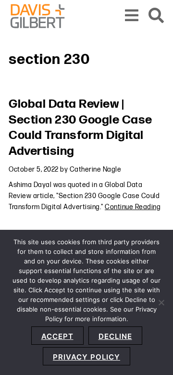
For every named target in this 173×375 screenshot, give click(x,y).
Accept (57, 336)
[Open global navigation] (132, 16)
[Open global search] (156, 16)
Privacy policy (86, 357)
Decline (115, 336)
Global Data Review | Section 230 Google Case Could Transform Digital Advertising (80, 128)
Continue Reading (133, 207)
